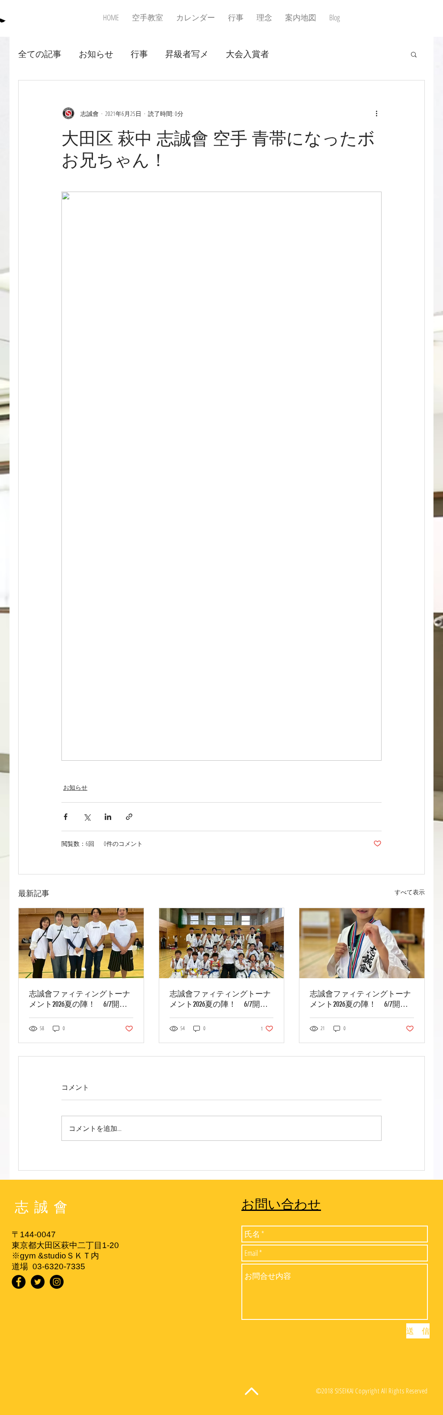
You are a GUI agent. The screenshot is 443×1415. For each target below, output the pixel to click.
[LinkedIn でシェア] (108, 817)
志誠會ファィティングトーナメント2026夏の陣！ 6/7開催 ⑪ (362, 999)
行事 (139, 54)
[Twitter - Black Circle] (38, 1282)
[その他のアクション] (376, 113)
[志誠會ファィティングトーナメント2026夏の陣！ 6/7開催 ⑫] (81, 943)
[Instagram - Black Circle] (57, 1282)
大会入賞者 (247, 54)
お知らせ (96, 54)
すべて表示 (410, 892)
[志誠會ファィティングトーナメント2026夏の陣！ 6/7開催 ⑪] (361, 943)
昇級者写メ (187, 54)
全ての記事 (39, 54)
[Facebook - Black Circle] (19, 1282)
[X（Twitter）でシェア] (87, 817)
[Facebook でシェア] (65, 817)
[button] (414, 54)
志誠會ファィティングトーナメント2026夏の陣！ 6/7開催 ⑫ (81, 999)
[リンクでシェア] (129, 817)
